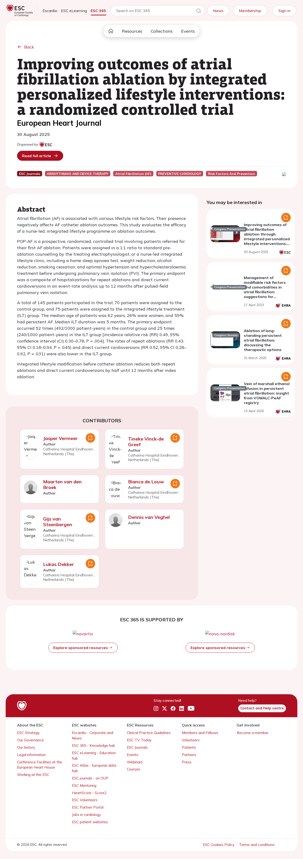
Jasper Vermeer (60, 438)
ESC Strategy (28, 732)
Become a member (252, 732)
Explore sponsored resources (81, 647)
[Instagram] (156, 708)
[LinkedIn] (181, 708)
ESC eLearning (74, 10)
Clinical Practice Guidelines (149, 732)
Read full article (36, 155)
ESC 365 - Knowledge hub (93, 745)
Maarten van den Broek (62, 484)
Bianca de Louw (146, 482)
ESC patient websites (90, 822)
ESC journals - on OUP (90, 778)
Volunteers (191, 740)
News (218, 10)
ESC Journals (137, 747)
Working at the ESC (33, 774)
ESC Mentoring (84, 785)
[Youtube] (191, 708)
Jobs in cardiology (86, 814)
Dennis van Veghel (149, 517)
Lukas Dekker (58, 564)
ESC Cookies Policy (219, 844)
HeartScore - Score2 (89, 793)
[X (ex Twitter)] (164, 708)
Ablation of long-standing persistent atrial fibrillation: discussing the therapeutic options (263, 340)
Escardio (50, 10)
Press (187, 762)
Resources (132, 31)
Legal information (31, 754)
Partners (189, 754)
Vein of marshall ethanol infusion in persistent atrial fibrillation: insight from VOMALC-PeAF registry (267, 393)
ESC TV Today (139, 740)
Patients (189, 747)
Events (188, 31)
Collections (162, 31)
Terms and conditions (257, 844)
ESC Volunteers (85, 800)
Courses (133, 769)
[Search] (199, 11)
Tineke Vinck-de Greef (146, 441)
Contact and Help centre (262, 708)
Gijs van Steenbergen (57, 521)
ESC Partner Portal (87, 807)
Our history (26, 747)
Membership (250, 10)
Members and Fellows (200, 732)
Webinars (135, 762)
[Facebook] (173, 708)
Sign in (284, 10)
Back (29, 47)
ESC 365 (98, 10)
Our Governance (30, 740)
